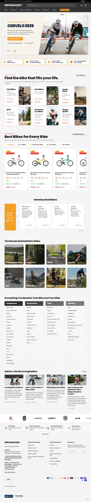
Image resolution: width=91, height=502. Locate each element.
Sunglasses (71, 313)
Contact (52, 451)
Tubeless (8, 340)
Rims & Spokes (10, 363)
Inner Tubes (9, 354)
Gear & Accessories (25, 10)
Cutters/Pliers (51, 328)
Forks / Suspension (11, 310)
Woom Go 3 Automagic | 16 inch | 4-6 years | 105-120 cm (15, 173)
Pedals (8, 322)
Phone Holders (31, 337)
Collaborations (54, 458)
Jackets (70, 319)
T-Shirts (70, 331)
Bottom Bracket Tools (53, 319)
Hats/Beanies (71, 316)
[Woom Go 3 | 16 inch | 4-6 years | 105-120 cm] (65, 160)
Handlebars (9, 360)
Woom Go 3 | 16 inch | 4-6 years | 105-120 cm (64, 173)
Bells (28, 310)
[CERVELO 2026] (63, 34)
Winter (54, 10)
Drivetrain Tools (51, 322)
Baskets (29, 307)
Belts (69, 307)
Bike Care (50, 307)
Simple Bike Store (11, 486)
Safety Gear (71, 340)
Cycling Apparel (72, 310)
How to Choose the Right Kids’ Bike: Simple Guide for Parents (75, 390)
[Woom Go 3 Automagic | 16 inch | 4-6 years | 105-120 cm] (16, 160)
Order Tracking (32, 454)
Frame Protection (32, 325)
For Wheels (50, 331)
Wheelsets (9, 346)
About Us (52, 445)
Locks (28, 331)
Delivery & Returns (33, 451)
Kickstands (30, 328)
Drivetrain (9, 316)
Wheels (8, 343)
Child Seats (30, 319)
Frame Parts (9, 337)
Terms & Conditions (55, 461)
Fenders (29, 322)
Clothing (36, 10)
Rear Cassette (51, 325)
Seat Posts (9, 331)
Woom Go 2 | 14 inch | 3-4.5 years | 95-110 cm (40, 173)
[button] (85, 5)
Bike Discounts (65, 10)
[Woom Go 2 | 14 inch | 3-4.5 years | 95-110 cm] (40, 160)
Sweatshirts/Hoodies (73, 337)
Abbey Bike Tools (52, 334)
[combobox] (51, 5)
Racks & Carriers (31, 340)
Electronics (46, 10)
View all (84, 371)
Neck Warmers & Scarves (75, 325)
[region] (51, 216)
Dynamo (8, 325)
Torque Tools (50, 313)
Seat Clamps (9, 334)
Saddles (8, 328)
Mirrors (29, 343)
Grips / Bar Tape (10, 319)
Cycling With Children (14, 387)
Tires (7, 351)
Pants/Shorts (71, 328)
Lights (28, 334)
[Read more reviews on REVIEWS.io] (10, 221)
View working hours (10, 472)
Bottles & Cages (31, 313)
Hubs (7, 348)
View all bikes (81, 75)
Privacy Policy (53, 464)
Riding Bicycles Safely (56, 387)
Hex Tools (50, 316)
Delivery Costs (32, 448)
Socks (69, 334)
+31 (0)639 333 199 (14, 462)
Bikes (6, 10)
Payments (31, 445)
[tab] (10, 144)
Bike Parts (13, 10)
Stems (8, 357)
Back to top (45, 434)
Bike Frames (9, 307)
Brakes (8, 313)
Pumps (49, 310)
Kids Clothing (71, 322)
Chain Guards (30, 316)
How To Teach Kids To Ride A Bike (34, 388)
